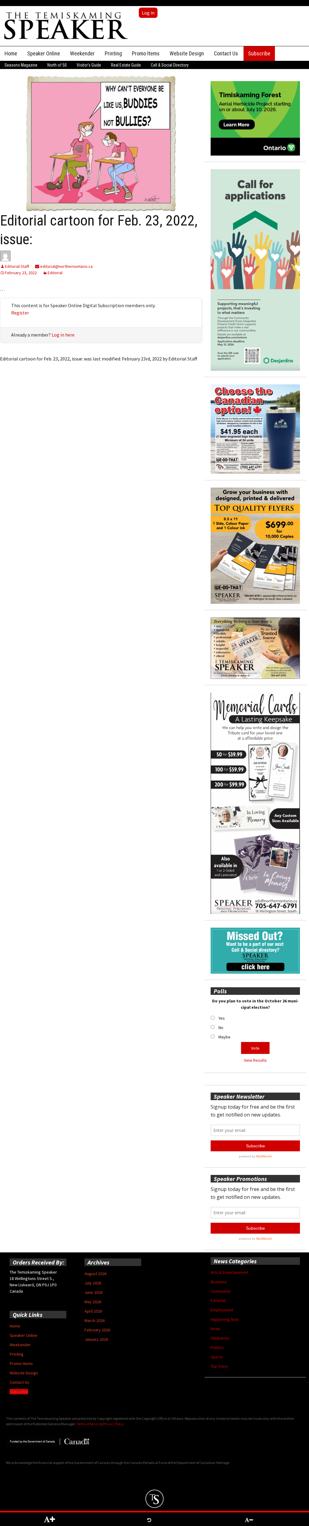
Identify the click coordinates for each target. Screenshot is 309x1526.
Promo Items (146, 53)
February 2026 (97, 1330)
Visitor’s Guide (89, 65)
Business (219, 1281)
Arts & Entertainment (229, 1272)
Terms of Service (88, 1424)
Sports (217, 1357)
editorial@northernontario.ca (66, 266)
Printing (113, 53)
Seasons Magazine (21, 65)
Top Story (219, 1366)
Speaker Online (43, 53)
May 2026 (92, 1301)
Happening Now (225, 1319)
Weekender (82, 53)
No (220, 1027)
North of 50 (57, 65)
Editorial (55, 272)
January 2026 (96, 1339)
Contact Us (226, 53)
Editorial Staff (17, 266)
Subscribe (259, 53)
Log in (148, 13)
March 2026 (94, 1320)
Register (20, 313)
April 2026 (93, 1311)
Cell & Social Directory (170, 65)
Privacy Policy (113, 1424)
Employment (222, 1310)
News (216, 1328)
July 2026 (92, 1283)
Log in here (63, 335)
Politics (217, 1347)
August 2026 (95, 1273)
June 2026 (93, 1292)
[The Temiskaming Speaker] (66, 25)
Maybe (224, 1037)
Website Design (187, 53)
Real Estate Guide (126, 65)
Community (221, 1291)
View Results (255, 1060)
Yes (221, 1018)
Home (11, 53)
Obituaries (220, 1338)
